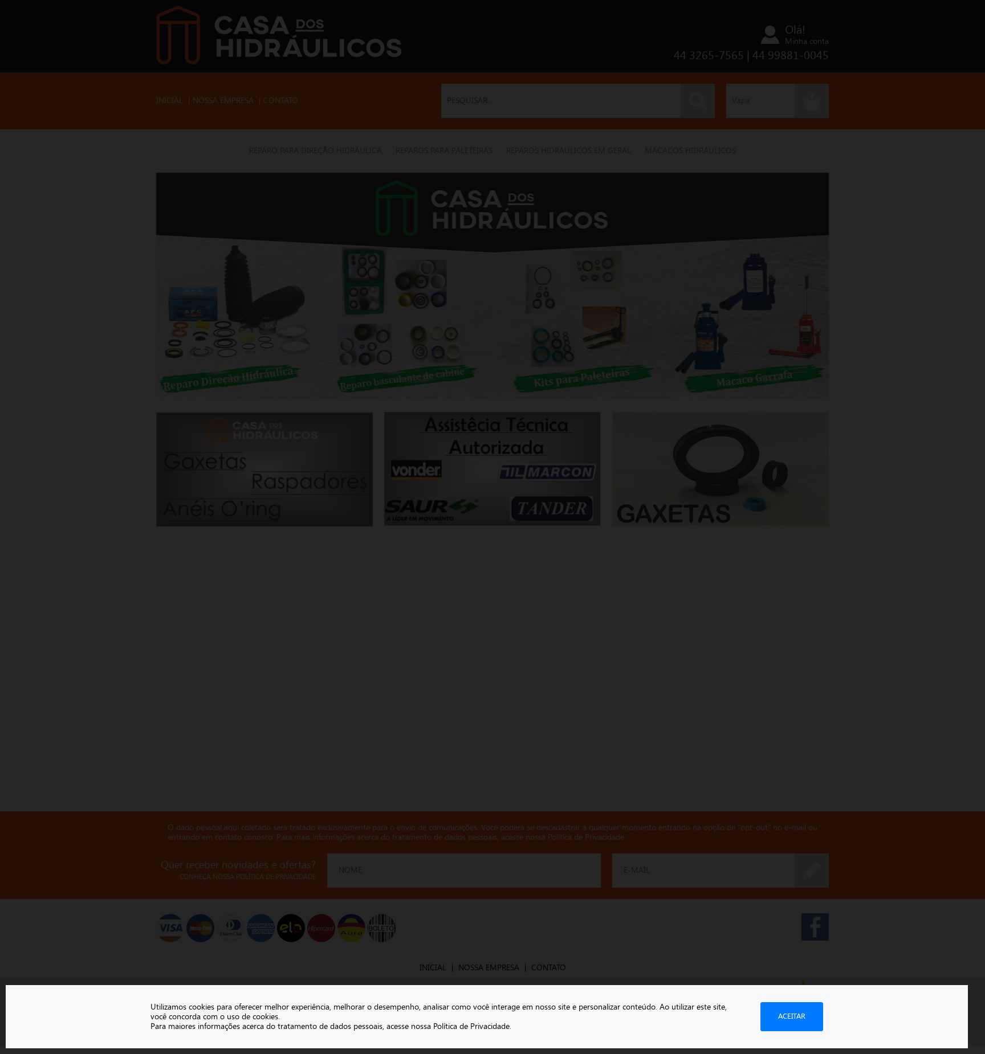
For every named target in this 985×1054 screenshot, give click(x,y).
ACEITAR (791, 1016)
